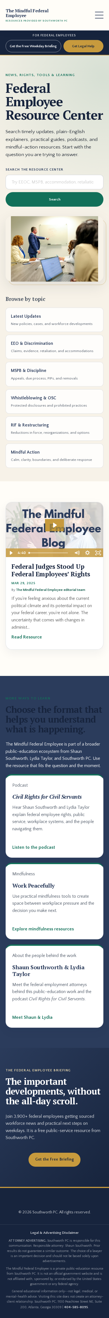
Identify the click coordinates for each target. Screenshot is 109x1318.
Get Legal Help (83, 46)
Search (54, 199)
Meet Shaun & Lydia (32, 1017)
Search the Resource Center (34, 169)
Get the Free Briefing (54, 1159)
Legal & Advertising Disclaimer (54, 1233)
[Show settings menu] (87, 552)
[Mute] (77, 552)
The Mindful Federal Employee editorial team (50, 590)
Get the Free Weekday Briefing (33, 46)
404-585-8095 (76, 1307)
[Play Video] (11, 552)
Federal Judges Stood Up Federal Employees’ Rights (50, 570)
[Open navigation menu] (99, 15)
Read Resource (26, 637)
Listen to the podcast (33, 847)
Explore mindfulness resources (43, 929)
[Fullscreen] (98, 552)
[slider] (49, 552)
